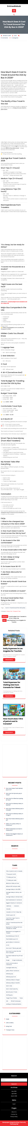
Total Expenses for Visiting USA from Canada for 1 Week (11, 685)
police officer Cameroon (12, 970)
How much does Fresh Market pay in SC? (14, 789)
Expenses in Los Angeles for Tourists (13, 932)
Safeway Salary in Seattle (13, 983)
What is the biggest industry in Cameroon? (14, 834)
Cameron (16, 906)
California (8, 906)
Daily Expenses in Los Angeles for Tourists (13, 649)
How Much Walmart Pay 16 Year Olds (14, 956)
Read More (9, 659)
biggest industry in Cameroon (14, 903)
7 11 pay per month (11, 874)
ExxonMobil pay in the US (12, 936)
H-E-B (7, 945)
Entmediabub (14, 6)
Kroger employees (17, 960)
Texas (21, 998)
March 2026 (14, 1096)
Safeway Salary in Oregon (13, 980)
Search (14, 846)
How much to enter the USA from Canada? (13, 951)
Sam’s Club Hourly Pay (12, 989)
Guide (7, 1019)
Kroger (8, 960)
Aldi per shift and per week (13, 886)
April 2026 (14, 1093)
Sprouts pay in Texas (11, 992)
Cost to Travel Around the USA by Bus (15, 608)
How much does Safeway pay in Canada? (15, 809)
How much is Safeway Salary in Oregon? (14, 814)
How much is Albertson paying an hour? (14, 799)
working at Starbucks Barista (13, 1004)
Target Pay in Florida (11, 998)
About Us (14, 1112)
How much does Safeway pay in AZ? (15, 819)
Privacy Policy (14, 1116)
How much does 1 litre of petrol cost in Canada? (13, 721)
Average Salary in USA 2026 (13, 889)
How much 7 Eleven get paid (13, 948)
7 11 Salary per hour (11, 877)
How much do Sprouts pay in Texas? (14, 794)
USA (7, 1001)
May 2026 (14, 1091)
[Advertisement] (14, 56)
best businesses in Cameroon (14, 900)
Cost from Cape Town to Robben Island (13, 918)
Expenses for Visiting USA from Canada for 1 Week (14, 927)
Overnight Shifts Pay (11, 967)
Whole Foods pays (16, 1001)
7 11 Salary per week (11, 880)
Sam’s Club (9, 986)
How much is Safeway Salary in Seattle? (14, 804)
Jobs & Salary (10, 1023)
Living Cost (9, 611)
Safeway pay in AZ (11, 976)
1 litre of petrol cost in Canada (14, 871)
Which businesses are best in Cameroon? (14, 829)
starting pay (9, 995)
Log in (14, 1104)
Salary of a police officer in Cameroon (13, 824)
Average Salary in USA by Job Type (13, 893)
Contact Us (14, 1114)
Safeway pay (9, 973)
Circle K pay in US (10, 915)
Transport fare (17, 611)
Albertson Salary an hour (12, 883)
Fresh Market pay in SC (12, 939)
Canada (8, 909)
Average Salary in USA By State (14, 897)
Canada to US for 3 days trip (13, 912)
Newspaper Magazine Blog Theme (13, 1122)
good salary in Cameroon (13, 942)
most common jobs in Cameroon (12, 963)
